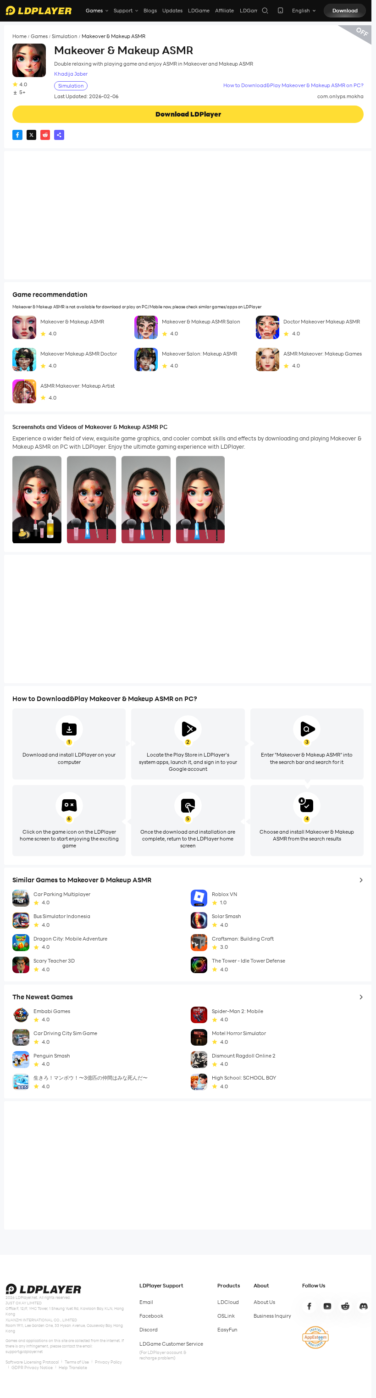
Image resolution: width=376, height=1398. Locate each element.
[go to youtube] (327, 1306)
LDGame (199, 10)
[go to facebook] (309, 1306)
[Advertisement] (188, 215)
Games (39, 36)
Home (19, 36)
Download (345, 10)
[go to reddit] (345, 1306)
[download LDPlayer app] (280, 10)
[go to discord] (363, 1306)
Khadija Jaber (71, 74)
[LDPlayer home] (39, 10)
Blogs (150, 10)
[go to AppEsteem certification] (315, 1337)
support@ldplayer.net (24, 1351)
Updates (172, 10)
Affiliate (224, 10)
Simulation (64, 36)
